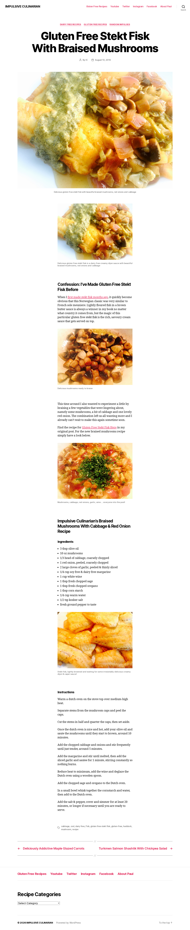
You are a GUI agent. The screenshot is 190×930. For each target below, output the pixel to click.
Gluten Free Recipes (96, 6)
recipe (75, 829)
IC (87, 60)
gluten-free (116, 826)
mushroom (66, 829)
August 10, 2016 (103, 60)
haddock (127, 826)
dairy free (80, 826)
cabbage (65, 826)
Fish (87, 826)
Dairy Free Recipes (70, 24)
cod (72, 826)
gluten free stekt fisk (100, 826)
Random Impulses (120, 24)
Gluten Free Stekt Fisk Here (99, 427)
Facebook (152, 6)
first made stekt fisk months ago (88, 297)
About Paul (166, 6)
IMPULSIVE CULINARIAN (22, 6)
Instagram (138, 6)
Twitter (126, 6)
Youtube (114, 6)
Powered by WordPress (68, 922)
